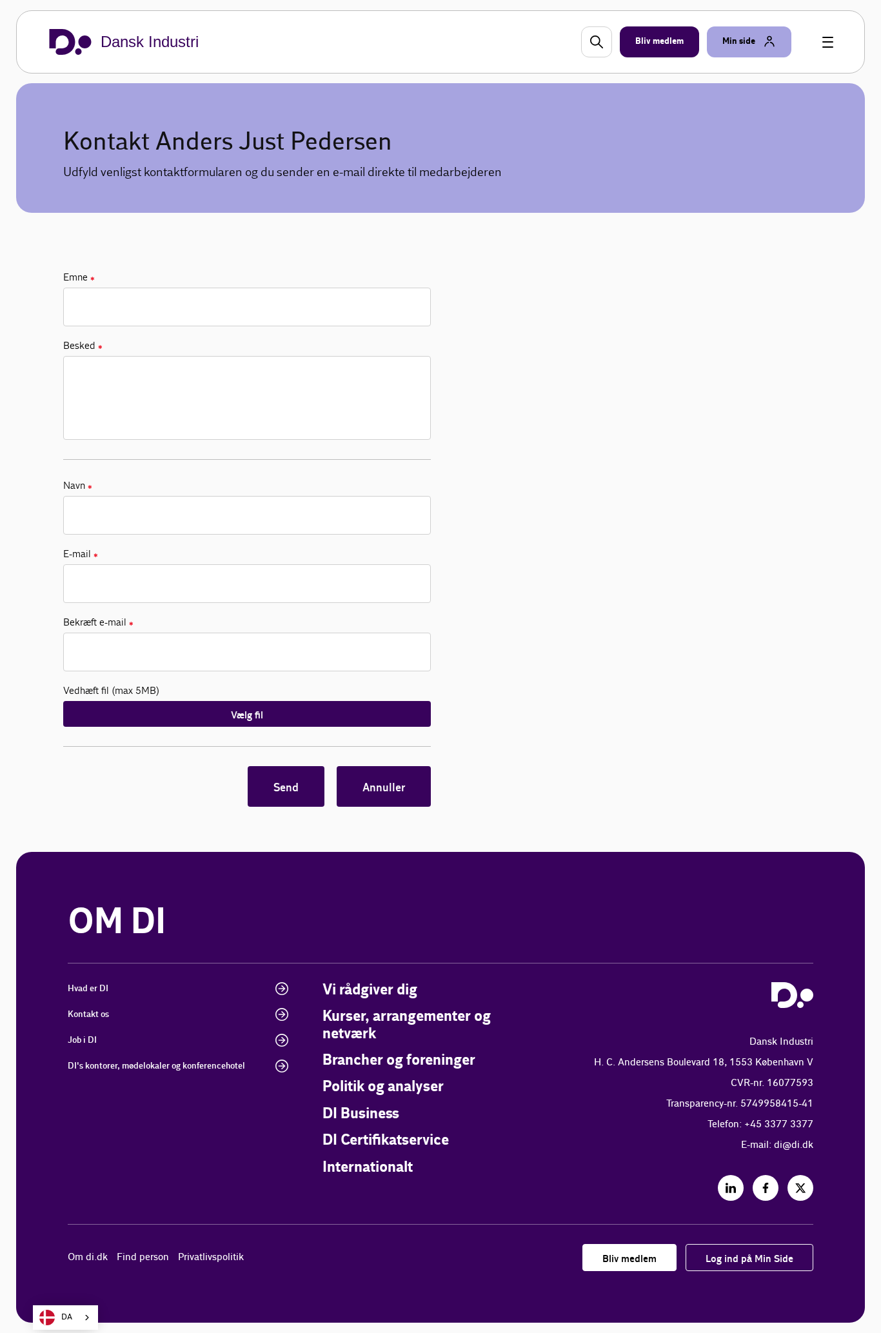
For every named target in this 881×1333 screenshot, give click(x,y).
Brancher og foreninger (398, 1060)
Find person (143, 1257)
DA (66, 1317)
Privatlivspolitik (211, 1257)
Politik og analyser (383, 1087)
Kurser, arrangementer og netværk (406, 1025)
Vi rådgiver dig (369, 990)
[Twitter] (800, 1188)
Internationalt (367, 1167)
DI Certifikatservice (385, 1140)
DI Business (360, 1114)
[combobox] (65, 1317)
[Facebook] (765, 1188)
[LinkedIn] (731, 1188)
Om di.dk (88, 1257)
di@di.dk (793, 1145)
